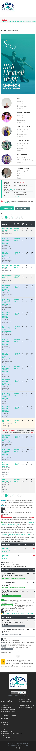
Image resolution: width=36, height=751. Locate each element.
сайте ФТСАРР (6, 203)
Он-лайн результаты (9, 711)
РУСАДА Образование (9, 738)
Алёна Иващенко (23, 127)
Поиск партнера (25, 699)
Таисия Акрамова (23, 113)
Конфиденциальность (27, 707)
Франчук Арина (19, 196)
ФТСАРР (5, 722)
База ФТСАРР (23, 208)
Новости (5, 705)
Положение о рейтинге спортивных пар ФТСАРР (18, 613)
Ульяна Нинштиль (23, 155)
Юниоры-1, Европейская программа (6, 556)
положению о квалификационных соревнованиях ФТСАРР (15, 534)
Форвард (12, 189)
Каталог (23, 27)
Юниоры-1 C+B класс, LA (7, 266)
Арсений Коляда (22, 168)
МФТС (4, 727)
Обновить (8, 208)
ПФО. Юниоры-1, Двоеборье (5, 464)
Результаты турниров (9, 709)
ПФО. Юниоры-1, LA (6, 480)
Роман (19, 99)
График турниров (7, 707)
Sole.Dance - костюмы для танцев (12, 733)
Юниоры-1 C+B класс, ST (7, 229)
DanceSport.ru (7, 735)
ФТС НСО (5, 725)
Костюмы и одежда (26, 701)
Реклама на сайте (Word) (27, 705)
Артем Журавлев (22, 141)
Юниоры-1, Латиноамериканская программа (9, 549)
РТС (4, 729)
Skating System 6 (7, 731)
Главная (17, 27)
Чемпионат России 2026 (9, 715)
